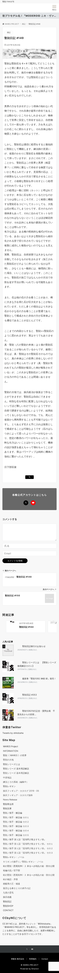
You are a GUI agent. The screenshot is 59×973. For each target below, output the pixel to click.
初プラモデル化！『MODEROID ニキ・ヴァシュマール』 (29, 15)
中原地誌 (7, 777)
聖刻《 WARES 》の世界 (14, 755)
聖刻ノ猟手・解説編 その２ (16, 821)
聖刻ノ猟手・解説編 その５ (16, 835)
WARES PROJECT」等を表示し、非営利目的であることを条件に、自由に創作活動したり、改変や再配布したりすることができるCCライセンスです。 (29, 930)
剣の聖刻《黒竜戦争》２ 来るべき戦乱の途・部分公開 (28, 866)
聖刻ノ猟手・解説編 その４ (16, 830)
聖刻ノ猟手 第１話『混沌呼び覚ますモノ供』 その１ (28, 844)
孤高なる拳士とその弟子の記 (17, 888)
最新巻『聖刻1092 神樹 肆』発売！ (39, 678)
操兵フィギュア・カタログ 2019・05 (21, 790)
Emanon (35, 969)
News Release (10, 799)
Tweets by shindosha (12, 733)
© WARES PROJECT (29, 965)
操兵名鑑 (7, 897)
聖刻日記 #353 (29, 694)
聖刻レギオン (9, 786)
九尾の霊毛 (8, 892)
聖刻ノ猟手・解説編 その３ (16, 826)
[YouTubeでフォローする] (33, 502)
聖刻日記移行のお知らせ (34, 646)
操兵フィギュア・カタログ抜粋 (18, 795)
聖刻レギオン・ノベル (13, 857)
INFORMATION (10, 751)
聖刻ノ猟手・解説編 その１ (16, 817)
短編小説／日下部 (11, 870)
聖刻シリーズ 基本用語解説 (16, 768)
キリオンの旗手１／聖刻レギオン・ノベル (23, 861)
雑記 (9, 32)
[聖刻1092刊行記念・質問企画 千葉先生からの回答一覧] (8, 715)
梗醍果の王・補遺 (11, 883)
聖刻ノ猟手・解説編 (12, 813)
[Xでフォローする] (25, 502)
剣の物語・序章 (10, 879)
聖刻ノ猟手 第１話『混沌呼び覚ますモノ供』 (24, 839)
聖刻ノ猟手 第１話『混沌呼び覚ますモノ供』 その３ (28, 852)
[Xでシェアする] (29, 477)
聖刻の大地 (8, 759)
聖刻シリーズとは (11, 764)
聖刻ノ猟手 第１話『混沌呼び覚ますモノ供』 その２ (28, 848)
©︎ (6, 927)
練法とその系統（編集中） (15, 782)
